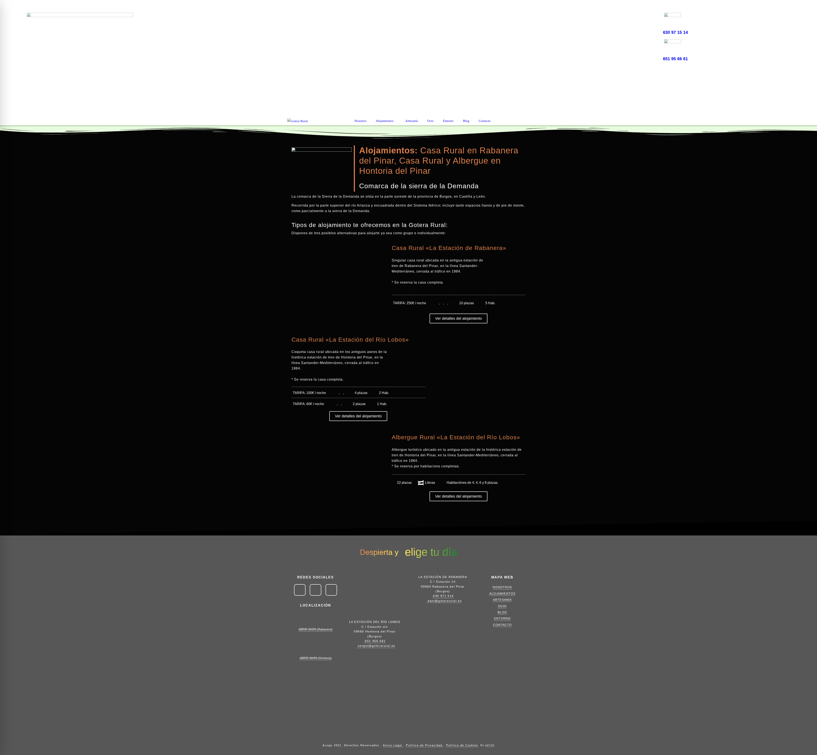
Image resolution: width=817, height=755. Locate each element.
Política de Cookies (462, 745)
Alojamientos (385, 121)
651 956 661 (375, 641)
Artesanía (412, 121)
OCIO (502, 606)
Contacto (485, 121)
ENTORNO (502, 618)
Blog (466, 121)
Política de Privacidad (425, 745)
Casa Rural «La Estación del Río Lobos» (350, 339)
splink (489, 745)
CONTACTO (502, 625)
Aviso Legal (393, 745)
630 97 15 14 (675, 32)
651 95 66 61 (675, 58)
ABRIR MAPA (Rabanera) (316, 629)
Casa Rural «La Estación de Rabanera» (449, 248)
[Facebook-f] (623, 19)
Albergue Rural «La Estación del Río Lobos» (456, 437)
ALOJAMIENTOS (502, 593)
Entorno (448, 121)
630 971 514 (443, 596)
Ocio (430, 121)
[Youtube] (653, 19)
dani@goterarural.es (444, 600)
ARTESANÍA (502, 599)
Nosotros (360, 121)
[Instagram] (638, 19)
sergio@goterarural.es (376, 645)
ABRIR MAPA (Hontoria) (316, 658)
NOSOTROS (502, 587)
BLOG (502, 612)
